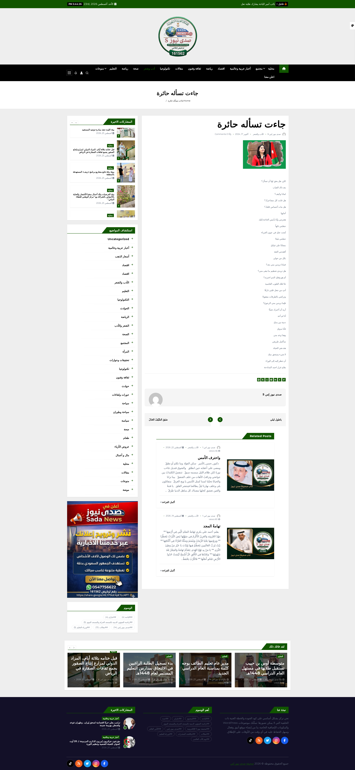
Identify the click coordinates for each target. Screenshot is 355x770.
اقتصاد (221, 68)
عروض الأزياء (122, 446)
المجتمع (125, 343)
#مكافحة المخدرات (186, 734)
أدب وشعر (149, 68)
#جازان (110, 617)
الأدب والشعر (258, 134)
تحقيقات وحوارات (119, 360)
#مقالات (100, 627)
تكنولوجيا (165, 68)
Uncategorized (118, 239)
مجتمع (259, 68)
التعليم (113, 68)
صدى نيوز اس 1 (208, 447)
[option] (102, 128)
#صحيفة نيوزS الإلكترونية (197, 729)
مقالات (179, 68)
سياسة (125, 420)
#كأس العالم (154, 729)
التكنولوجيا (123, 299)
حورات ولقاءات (120, 394)
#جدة (164, 718)
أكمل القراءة (168, 502)
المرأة (126, 351)
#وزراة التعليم (81, 627)
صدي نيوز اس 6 (272, 679)
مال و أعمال (122, 455)
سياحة (125, 403)
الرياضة (125, 317)
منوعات (99, 68)
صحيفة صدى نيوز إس (242, 763)
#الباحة (126, 617)
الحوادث (124, 308)
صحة (136, 68)
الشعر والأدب (122, 325)
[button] (72, 123)
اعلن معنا (269, 76)
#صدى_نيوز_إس (122, 627)
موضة (126, 489)
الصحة (125, 334)
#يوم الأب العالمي (200, 739)
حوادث (125, 386)
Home (187, 100)
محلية (271, 68)
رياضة (209, 68)
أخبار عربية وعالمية (240, 68)
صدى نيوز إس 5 (274, 134)
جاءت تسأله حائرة (175, 100)
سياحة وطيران (121, 412)
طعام (126, 438)
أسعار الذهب (122, 256)
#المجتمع (191, 718)
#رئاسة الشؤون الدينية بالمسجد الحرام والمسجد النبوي (107, 622)
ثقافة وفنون (194, 68)
